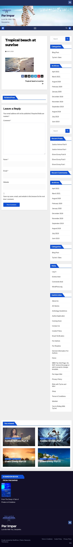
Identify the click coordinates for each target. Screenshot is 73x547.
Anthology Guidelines (59, 311)
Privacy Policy (57, 379)
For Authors (56, 341)
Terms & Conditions (59, 396)
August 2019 (56, 111)
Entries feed (56, 277)
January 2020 (56, 91)
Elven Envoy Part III (59, 154)
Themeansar (4, 542)
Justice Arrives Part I (59, 149)
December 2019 (57, 96)
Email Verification (58, 336)
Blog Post (55, 52)
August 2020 (56, 81)
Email (5, 171)
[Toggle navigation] (35, 28)
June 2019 (55, 121)
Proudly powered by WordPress (10, 540)
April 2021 (55, 71)
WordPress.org (57, 287)
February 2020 (57, 86)
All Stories (55, 306)
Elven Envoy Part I (58, 164)
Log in (54, 272)
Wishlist (55, 401)
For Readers (56, 346)
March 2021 (56, 76)
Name (5, 159)
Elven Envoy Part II (58, 159)
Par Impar (7, 15)
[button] (66, 28)
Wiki (70, 543)
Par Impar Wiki (57, 374)
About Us (55, 301)
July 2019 (55, 116)
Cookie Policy (57, 331)
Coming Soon (57, 321)
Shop (54, 391)
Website (6, 182)
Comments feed (57, 282)
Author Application (58, 316)
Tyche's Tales (56, 57)
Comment (7, 120)
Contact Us (56, 326)
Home (54, 358)
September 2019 (58, 106)
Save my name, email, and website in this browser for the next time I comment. (24, 198)
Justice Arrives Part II (59, 144)
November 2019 (57, 101)
